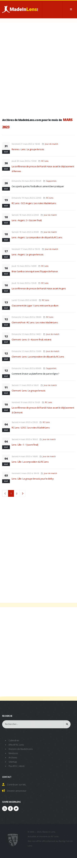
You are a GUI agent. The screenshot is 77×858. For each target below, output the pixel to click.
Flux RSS (13, 766)
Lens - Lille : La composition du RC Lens (30, 461)
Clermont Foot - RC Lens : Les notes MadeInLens (35, 322)
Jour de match (51, 144)
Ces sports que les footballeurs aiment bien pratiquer (38, 186)
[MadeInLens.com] (12, 840)
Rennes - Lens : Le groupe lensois (28, 149)
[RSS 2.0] (4, 808)
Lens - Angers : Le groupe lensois (28, 254)
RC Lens (44, 161)
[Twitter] (16, 808)
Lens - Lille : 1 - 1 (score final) (25, 444)
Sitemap (13, 761)
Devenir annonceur (16, 790)
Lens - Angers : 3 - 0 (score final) (26, 220)
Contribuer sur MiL (16, 784)
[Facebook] (10, 808)
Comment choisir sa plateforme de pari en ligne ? (35, 373)
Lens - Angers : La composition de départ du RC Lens (37, 237)
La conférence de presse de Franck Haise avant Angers (39, 288)
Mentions (13, 753)
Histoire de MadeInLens (21, 749)
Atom (22, 766)
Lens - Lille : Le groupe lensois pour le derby (33, 478)
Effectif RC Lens (16, 744)
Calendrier (14, 740)
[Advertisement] (38, 69)
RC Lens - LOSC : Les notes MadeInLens (31, 427)
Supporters (51, 181)
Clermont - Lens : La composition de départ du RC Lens (38, 356)
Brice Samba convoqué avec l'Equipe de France (35, 271)
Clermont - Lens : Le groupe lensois (28, 390)
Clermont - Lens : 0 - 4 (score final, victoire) (31, 339)
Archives (13, 757)
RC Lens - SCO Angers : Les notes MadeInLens (34, 203)
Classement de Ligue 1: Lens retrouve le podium (35, 305)
